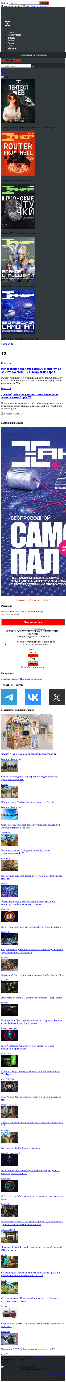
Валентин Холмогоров (11, 759)
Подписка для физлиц (55, 1372)
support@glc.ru (42, 1357)
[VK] (33, 697)
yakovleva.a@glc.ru (39, 1359)
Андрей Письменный (10, 1153)
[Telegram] (9, 697)
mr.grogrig (5, 858)
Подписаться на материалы (33, 55)
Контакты (60, 1379)
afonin (4, 884)
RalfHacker (6, 932)
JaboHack (5, 832)
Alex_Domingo (8, 1229)
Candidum (5, 1331)
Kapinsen (5, 909)
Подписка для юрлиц (31, 679)
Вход (62, 4)
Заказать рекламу (10, 679)
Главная (5, 344)
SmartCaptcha (40, 628)
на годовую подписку (37, 6)
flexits (4, 1280)
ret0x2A (4, 784)
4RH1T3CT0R (7, 1079)
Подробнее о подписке (33, 667)
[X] (57, 697)
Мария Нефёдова (9, 1028)
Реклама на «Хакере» (55, 1377)
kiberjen (4, 957)
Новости (6, 363)
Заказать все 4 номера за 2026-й (33, 600)
